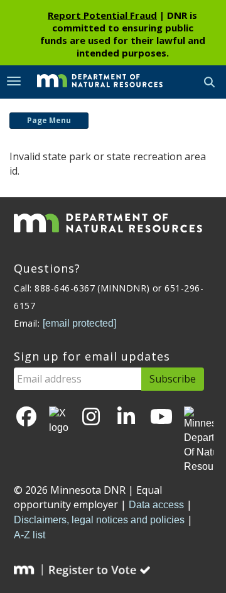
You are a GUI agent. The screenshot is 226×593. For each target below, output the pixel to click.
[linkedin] (126, 417)
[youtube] (161, 417)
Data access (156, 504)
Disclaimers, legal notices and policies (99, 519)
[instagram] (91, 417)
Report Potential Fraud (102, 15)
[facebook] (26, 417)
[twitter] (58, 420)
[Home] (90, 81)
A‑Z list (29, 535)
